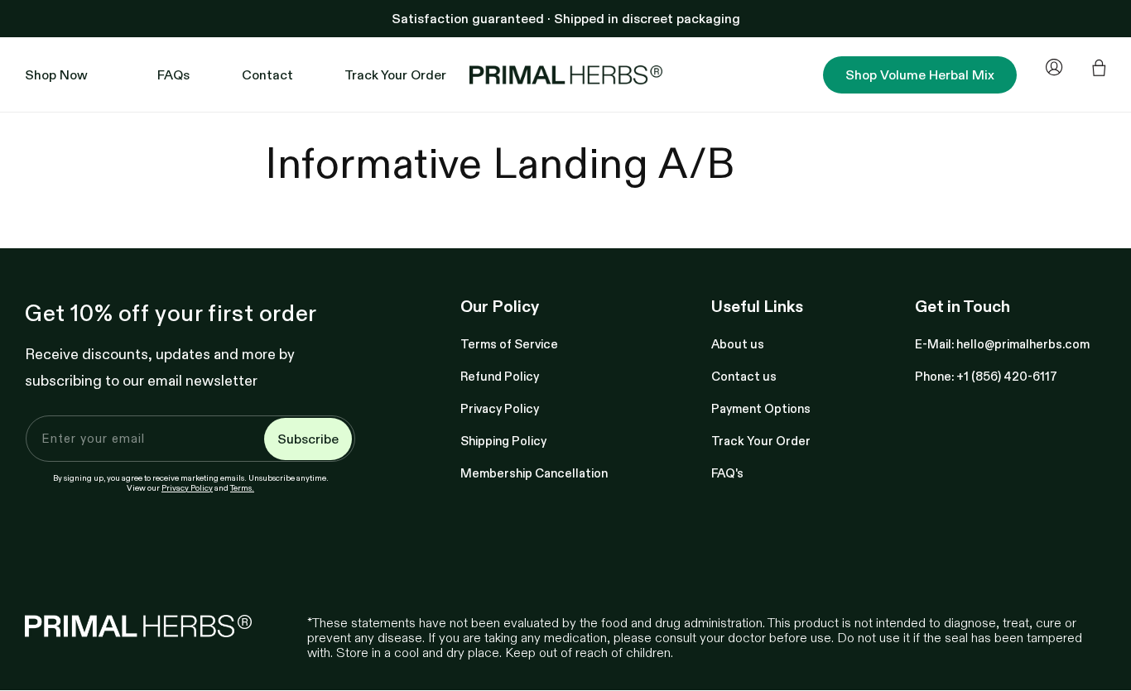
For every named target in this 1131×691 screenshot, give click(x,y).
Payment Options (761, 408)
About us (737, 344)
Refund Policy (499, 376)
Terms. (242, 487)
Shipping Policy (503, 440)
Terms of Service (509, 344)
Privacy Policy (187, 487)
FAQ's (727, 473)
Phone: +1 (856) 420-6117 (986, 376)
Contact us (744, 376)
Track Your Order (761, 440)
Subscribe (308, 438)
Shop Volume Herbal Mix (919, 74)
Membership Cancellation (534, 473)
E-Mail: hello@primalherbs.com (1002, 344)
